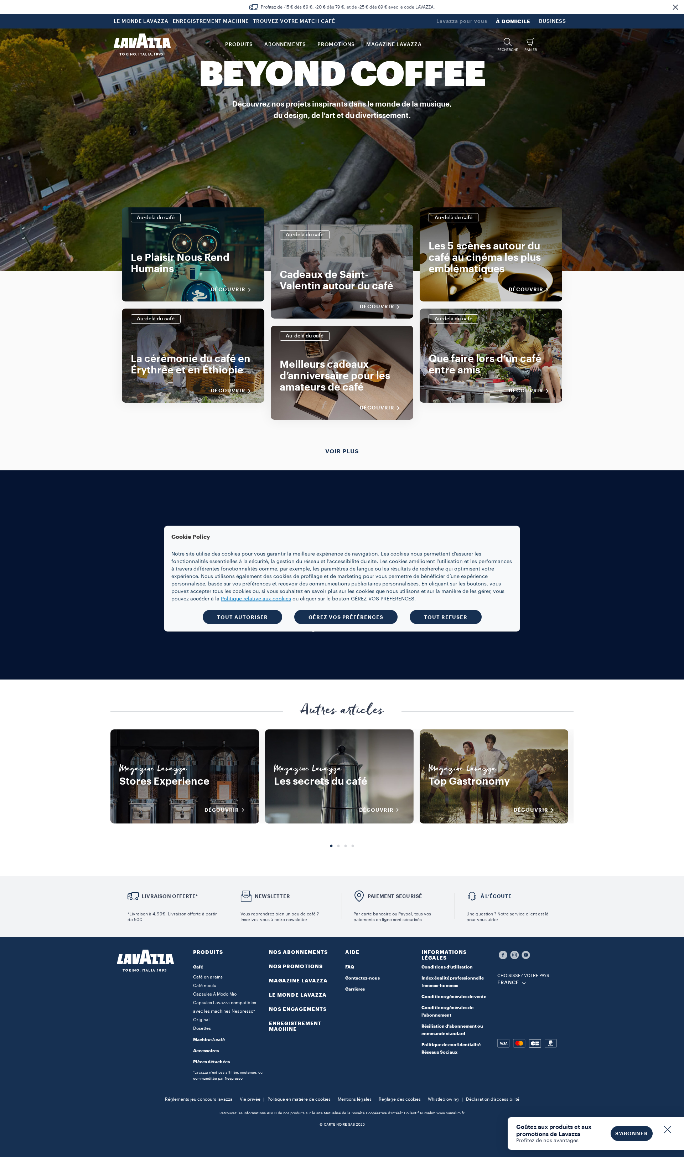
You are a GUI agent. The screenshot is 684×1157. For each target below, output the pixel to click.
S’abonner (631, 1133)
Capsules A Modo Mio (215, 994)
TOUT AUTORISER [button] (242, 616)
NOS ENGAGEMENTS (298, 1009)
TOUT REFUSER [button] (445, 616)
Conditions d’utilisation (447, 967)
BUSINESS (552, 21)
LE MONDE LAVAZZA (141, 21)
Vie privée (250, 1099)
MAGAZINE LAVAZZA (298, 980)
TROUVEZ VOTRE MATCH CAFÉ (294, 21)
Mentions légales (355, 1099)
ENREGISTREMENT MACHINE (211, 21)
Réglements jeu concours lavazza (199, 1099)
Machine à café (209, 1040)
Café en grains (208, 977)
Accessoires (206, 1051)
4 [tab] (352, 846)
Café (198, 967)
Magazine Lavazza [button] (394, 44)
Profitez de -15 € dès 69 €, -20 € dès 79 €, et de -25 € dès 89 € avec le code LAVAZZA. (348, 7)
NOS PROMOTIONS (296, 966)
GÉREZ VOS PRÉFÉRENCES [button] (346, 616)
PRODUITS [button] (239, 44)
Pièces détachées (211, 1062)
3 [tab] (345, 846)
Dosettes (202, 1028)
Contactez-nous (362, 978)
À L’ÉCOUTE (496, 896)
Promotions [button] (336, 44)
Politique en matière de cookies (299, 1099)
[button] (675, 7)
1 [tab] (331, 846)
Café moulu (204, 985)
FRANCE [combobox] (508, 982)
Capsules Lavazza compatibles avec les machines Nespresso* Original (224, 1011)
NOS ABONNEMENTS (298, 952)
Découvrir (228, 289)
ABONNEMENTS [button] (285, 44)
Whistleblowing (443, 1099)
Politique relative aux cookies (256, 598)
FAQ (349, 967)
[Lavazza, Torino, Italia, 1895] (142, 44)
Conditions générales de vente (453, 997)
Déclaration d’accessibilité (492, 1099)
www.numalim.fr (450, 1113)
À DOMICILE (513, 21)
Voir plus (342, 451)
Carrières (355, 989)
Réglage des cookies (400, 1099)
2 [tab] (338, 846)
